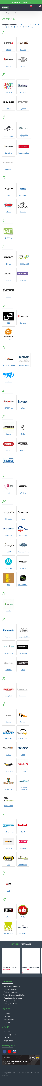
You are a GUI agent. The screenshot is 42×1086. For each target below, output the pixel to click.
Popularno (26, 944)
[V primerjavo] (5, 972)
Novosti (15, 944)
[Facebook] (4, 1051)
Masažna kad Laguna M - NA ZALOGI (11, 967)
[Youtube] (9, 1051)
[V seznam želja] (3, 972)
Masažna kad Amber (30, 967)
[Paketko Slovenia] (14, 1051)
